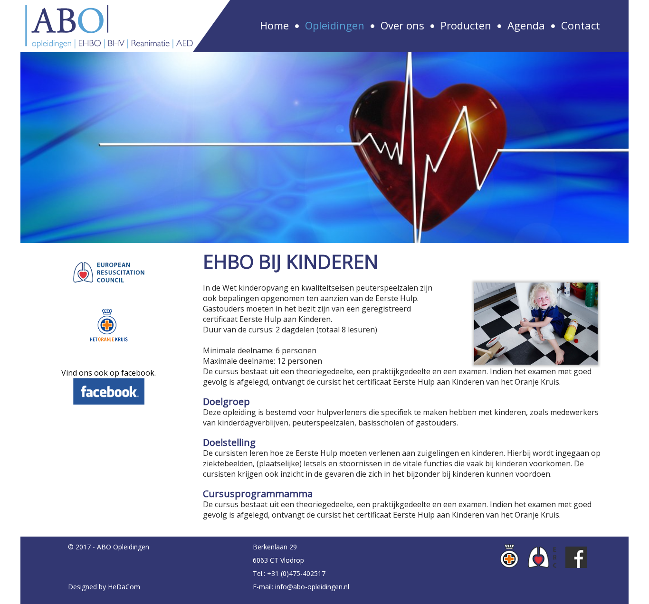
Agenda (526, 25)
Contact (580, 25)
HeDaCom (124, 586)
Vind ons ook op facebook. (108, 373)
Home (274, 25)
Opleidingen (334, 25)
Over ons (402, 25)
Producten (465, 25)
